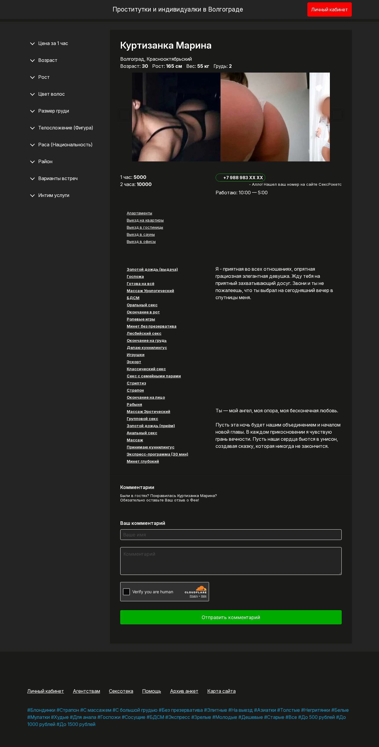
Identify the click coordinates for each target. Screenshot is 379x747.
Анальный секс (142, 432)
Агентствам (86, 691)
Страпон (135, 390)
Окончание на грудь (147, 340)
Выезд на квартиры (145, 220)
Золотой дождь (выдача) (152, 269)
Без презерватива (182, 710)
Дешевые (252, 717)
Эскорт (134, 361)
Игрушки (135, 354)
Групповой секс (142, 418)
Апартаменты (139, 213)
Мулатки (40, 717)
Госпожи (110, 717)
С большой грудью (136, 710)
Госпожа (135, 276)
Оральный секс (142, 304)
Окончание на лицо (146, 397)
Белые (341, 710)
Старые (275, 717)
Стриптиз (136, 383)
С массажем (97, 710)
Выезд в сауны (141, 234)
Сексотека (121, 691)
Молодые (226, 717)
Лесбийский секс (144, 333)
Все (292, 717)
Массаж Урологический (150, 290)
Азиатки (266, 710)
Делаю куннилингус (147, 347)
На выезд (242, 710)
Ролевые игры (141, 319)
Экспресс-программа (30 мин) (157, 454)
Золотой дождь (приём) (151, 425)
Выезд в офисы (141, 241)
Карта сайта (221, 691)
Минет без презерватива (151, 326)
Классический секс (146, 368)
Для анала (84, 717)
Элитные (217, 710)
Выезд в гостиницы (145, 227)
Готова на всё (140, 283)
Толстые (290, 710)
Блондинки (42, 710)
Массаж (135, 439)
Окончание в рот (143, 312)
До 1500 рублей (77, 724)
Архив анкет (184, 691)
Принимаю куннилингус (150, 447)
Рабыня (134, 404)
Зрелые (202, 717)
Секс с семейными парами (154, 376)
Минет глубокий (143, 461)
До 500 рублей (318, 717)
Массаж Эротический (148, 411)
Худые (61, 717)
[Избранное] (293, 9)
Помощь (151, 691)
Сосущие (135, 717)
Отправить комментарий (231, 617)
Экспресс (179, 717)
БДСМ (133, 297)
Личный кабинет (329, 9)
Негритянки (317, 710)
